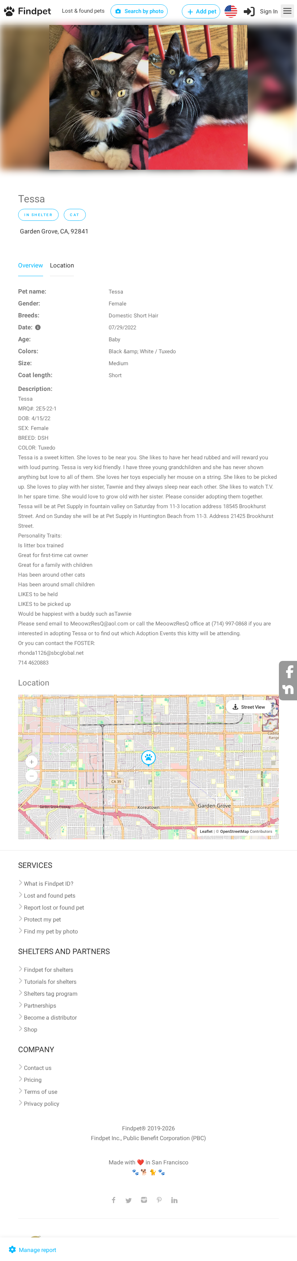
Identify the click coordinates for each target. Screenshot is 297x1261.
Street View (253, 707)
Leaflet (206, 831)
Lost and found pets (49, 895)
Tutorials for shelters (50, 981)
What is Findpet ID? (49, 883)
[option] (98, 97)
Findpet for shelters (48, 969)
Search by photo (143, 11)
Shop (30, 1029)
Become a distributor (50, 1017)
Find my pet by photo (51, 931)
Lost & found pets (83, 11)
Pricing (33, 1079)
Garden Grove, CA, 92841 (54, 231)
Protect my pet (42, 919)
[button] (143, 750)
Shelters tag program (51, 993)
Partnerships (40, 1005)
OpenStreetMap (234, 831)
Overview (30, 265)
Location (62, 265)
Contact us (37, 1067)
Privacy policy (41, 1103)
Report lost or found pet (54, 907)
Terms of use (40, 1091)
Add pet (205, 11)
